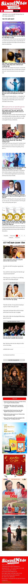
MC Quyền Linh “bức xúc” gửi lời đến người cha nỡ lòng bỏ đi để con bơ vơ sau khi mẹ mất (13, 111)
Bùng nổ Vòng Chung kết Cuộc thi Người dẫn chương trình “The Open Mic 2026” (14, 418)
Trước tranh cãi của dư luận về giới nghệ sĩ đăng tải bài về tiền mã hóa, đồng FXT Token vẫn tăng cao (13, 223)
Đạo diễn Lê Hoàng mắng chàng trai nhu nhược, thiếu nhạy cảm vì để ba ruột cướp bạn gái (13, 64)
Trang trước (12, 235)
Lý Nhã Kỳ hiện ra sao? (8, 349)
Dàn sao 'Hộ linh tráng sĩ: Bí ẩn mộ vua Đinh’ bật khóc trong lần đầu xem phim (13, 337)
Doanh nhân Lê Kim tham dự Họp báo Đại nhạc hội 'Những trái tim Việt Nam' (14, 168)
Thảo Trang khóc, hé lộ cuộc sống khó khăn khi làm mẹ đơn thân (13, 260)
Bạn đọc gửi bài (14, 8)
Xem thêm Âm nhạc (14, 282)
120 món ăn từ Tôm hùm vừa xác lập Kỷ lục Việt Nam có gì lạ (13, 36)
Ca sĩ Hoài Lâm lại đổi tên (9, 355)
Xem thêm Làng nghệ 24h (13, 360)
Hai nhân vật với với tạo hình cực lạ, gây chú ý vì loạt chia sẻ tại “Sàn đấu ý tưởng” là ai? (13, 140)
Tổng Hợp (14, 398)
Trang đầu (6, 235)
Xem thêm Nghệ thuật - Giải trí (14, 321)
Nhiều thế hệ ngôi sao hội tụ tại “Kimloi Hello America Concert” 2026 (14, 415)
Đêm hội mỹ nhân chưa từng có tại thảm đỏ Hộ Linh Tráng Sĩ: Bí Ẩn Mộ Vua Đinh (15, 402)
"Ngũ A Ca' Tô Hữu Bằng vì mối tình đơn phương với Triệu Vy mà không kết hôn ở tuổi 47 (13, 196)
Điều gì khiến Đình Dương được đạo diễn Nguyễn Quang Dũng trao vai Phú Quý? (13, 411)
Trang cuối (17, 237)
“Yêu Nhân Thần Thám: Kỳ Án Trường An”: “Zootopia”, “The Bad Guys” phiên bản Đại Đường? (13, 406)
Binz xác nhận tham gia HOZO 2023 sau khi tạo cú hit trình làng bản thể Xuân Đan (13, 93)
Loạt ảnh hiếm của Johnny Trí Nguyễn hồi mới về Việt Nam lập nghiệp (13, 299)
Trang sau (11, 237)
